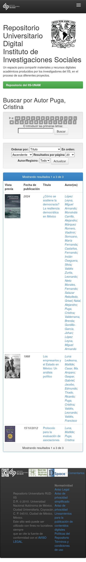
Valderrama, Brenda (72, 319)
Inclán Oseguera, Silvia (71, 260)
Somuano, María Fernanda (71, 240)
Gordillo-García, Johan (70, 329)
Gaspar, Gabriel (70, 378)
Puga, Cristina (69, 311)
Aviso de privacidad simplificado (62, 497)
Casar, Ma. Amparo (72, 370)
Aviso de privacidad (61, 507)
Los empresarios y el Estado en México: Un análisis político (52, 366)
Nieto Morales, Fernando (71, 284)
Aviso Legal (62, 489)
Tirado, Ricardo (70, 394)
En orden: (68, 149)
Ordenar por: (20, 149)
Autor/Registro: (28, 160)
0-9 (17, 118)
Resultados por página (49, 155)
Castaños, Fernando (71, 250)
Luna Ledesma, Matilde (71, 360)
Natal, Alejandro (73, 303)
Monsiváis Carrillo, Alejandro (71, 216)
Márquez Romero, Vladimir (70, 228)
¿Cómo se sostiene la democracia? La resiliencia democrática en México (51, 206)
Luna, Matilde (69, 430)
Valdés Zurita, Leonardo (71, 272)
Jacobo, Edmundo (71, 386)
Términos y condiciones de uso (62, 546)
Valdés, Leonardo (71, 410)
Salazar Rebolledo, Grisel (71, 297)
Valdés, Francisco (71, 418)
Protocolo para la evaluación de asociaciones (52, 434)
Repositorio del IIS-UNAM (23, 85)
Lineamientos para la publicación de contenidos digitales (64, 521)
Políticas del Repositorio (62, 535)
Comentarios (76, 473)
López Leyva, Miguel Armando (70, 202)
